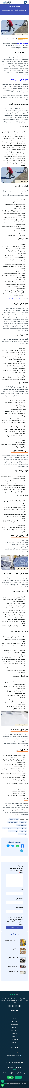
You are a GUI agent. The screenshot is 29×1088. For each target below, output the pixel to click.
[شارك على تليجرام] (21, 851)
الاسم (21, 889)
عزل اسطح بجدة (23, 831)
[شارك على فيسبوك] (22, 846)
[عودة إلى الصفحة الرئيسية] (26, 10)
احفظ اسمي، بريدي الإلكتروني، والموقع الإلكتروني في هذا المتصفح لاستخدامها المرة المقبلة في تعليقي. (15, 921)
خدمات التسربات (14, 1024)
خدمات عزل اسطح (19, 10)
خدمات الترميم (14, 1021)
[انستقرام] (9, 1006)
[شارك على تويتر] (13, 846)
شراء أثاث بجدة (14, 949)
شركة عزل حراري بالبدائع (21, 825)
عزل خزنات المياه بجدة (13, 831)
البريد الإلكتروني (19, 898)
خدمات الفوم (14, 1033)
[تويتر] (16, 1006)
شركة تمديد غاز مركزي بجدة (11, 940)
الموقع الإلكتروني (19, 907)
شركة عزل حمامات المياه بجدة (20, 828)
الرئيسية (14, 1015)
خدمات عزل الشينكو (14, 1036)
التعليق (21, 872)
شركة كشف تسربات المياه (15, 298)
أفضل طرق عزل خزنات (14, 819)
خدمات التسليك (15, 1027)
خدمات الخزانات (14, 1030)
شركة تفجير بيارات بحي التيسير (13, 958)
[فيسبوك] (19, 1006)
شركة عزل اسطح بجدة (19, 79)
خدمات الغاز (14, 1042)
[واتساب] (13, 1006)
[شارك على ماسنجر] (8, 846)
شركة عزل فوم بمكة (13, 971)
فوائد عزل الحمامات (22, 833)
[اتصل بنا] (2, 1081)
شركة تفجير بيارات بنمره (13, 966)
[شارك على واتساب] (18, 846)
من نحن (14, 1018)
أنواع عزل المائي (23, 822)
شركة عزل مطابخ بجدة (7, 828)
